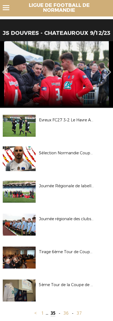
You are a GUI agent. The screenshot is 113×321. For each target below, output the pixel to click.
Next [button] (107, 68)
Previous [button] (6, 68)
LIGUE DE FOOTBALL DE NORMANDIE (59, 7)
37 (79, 313)
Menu (9, 7)
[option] (56, 74)
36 (66, 313)
